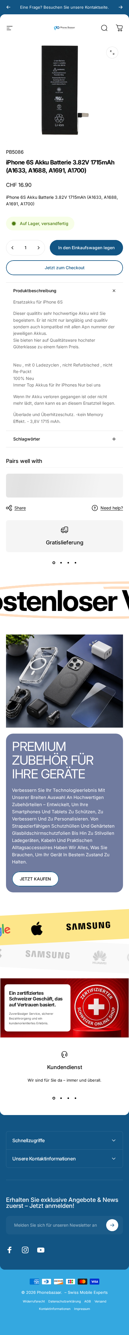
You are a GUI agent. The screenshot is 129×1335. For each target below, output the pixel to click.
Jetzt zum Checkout (65, 267)
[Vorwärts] (120, 7)
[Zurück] (8, 7)
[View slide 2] (60, 562)
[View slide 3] (68, 562)
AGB (87, 1301)
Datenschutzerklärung (64, 1301)
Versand (100, 1301)
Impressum (82, 1309)
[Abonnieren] (112, 1225)
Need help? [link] (111, 507)
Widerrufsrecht (34, 1301)
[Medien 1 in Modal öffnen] (112, 52)
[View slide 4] (75, 562)
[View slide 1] (53, 562)
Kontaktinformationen (54, 1309)
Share (20, 507)
